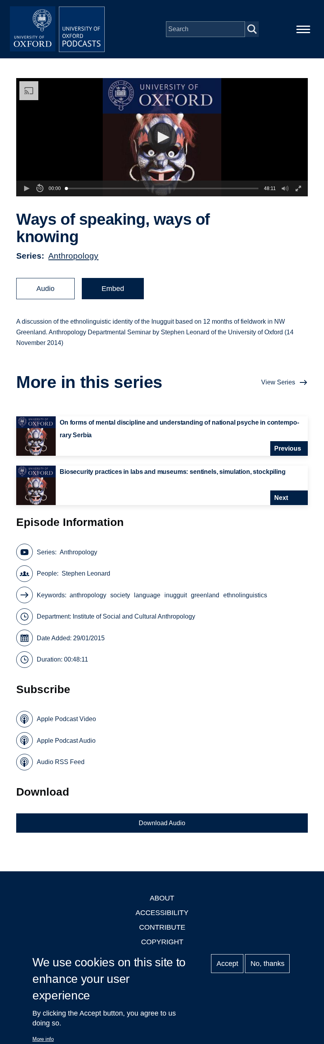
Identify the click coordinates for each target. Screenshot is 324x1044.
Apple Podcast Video (66, 719)
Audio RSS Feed (61, 762)
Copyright (162, 942)
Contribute (162, 927)
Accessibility (162, 913)
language (147, 595)
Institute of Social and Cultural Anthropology (134, 616)
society (120, 595)
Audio (45, 289)
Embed (113, 289)
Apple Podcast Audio (66, 740)
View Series (278, 382)
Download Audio (162, 823)
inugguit (175, 595)
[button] (162, 137)
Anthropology (73, 255)
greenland (205, 595)
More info (43, 1039)
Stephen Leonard (86, 573)
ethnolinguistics (245, 595)
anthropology (88, 595)
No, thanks (267, 964)
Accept (227, 964)
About (162, 898)
